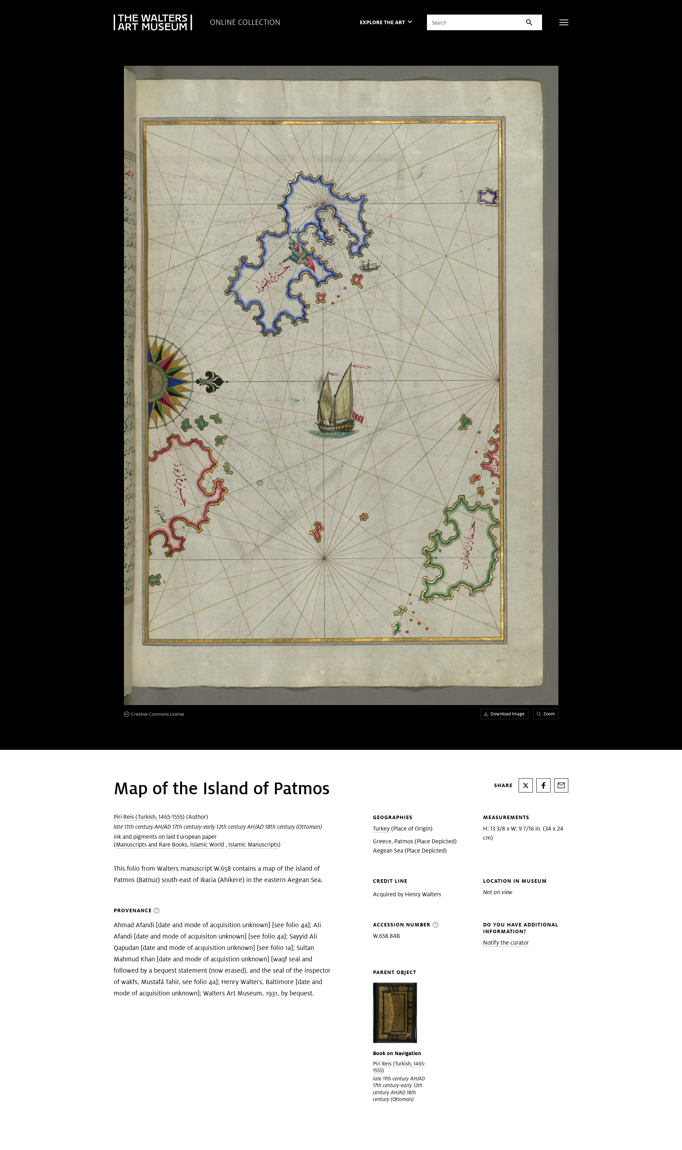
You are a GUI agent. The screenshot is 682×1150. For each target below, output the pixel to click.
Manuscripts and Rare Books (151, 844)
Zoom (549, 714)
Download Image (508, 714)
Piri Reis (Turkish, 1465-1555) (149, 817)
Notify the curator (506, 942)
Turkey (381, 828)
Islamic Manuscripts (253, 844)
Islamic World (208, 844)
